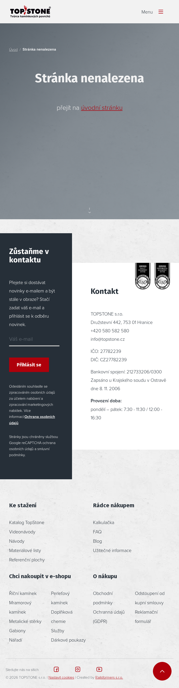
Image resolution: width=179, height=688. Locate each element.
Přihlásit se (29, 365)
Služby (57, 630)
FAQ (97, 531)
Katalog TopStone (26, 522)
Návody (16, 541)
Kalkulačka (103, 522)
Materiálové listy (25, 550)
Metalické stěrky (25, 621)
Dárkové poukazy (68, 639)
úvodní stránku (102, 107)
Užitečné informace (112, 550)
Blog (97, 541)
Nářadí (15, 639)
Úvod (13, 49)
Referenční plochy (27, 559)
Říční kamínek (23, 593)
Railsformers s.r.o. (109, 677)
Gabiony (17, 630)
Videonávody (22, 531)
